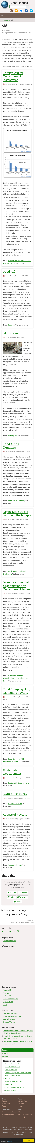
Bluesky (12, 892)
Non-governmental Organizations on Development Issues (16, 585)
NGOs (5, 1005)
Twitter (12, 897)
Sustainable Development (12, 771)
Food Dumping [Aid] (10, 1013)
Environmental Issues (12, 1076)
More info (10, 1141)
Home (3, 20)
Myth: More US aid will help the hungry (17, 513)
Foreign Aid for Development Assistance (13, 76)
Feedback (5, 1117)
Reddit (18, 902)
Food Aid (9, 271)
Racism (7, 1078)
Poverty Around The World (14, 1087)
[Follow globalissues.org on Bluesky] (21, 10)
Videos (20, 1112)
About (4, 1106)
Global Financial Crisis (12, 1067)
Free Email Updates (9, 1112)
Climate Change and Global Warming (18, 1073)
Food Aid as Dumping (11, 445)
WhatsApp (23, 897)
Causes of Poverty (15, 814)
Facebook (23, 892)
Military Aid (11, 333)
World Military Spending (13, 1081)
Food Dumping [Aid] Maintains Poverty (16, 691)
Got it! (28, 1140)
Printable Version (9, 941)
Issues (8, 20)
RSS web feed (22, 1101)
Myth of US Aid (8, 1002)
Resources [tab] (6, 1056)
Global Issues (19, 3)
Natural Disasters (15, 794)
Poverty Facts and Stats (13, 1064)
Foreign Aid (7, 990)
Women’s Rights (10, 1090)
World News (6, 1103)
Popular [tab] (5, 1050)
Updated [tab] (5, 1053)
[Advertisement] (17, 965)
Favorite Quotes (23, 1117)
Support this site (8, 1114)
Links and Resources (25, 1114)
